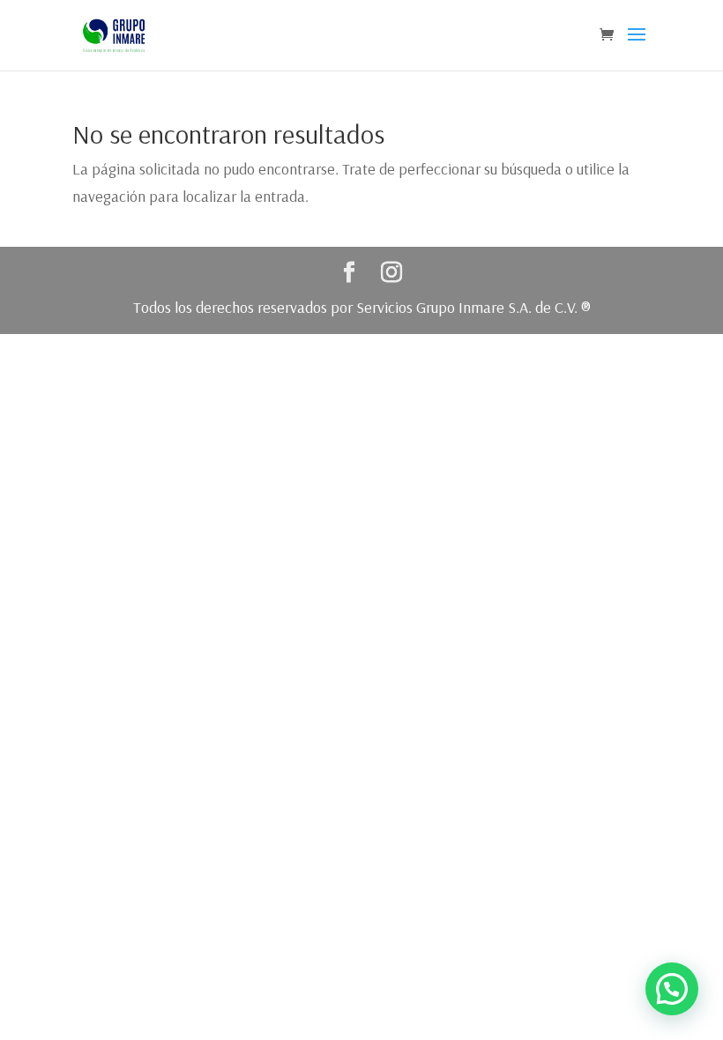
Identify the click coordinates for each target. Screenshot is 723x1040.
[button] (671, 988)
